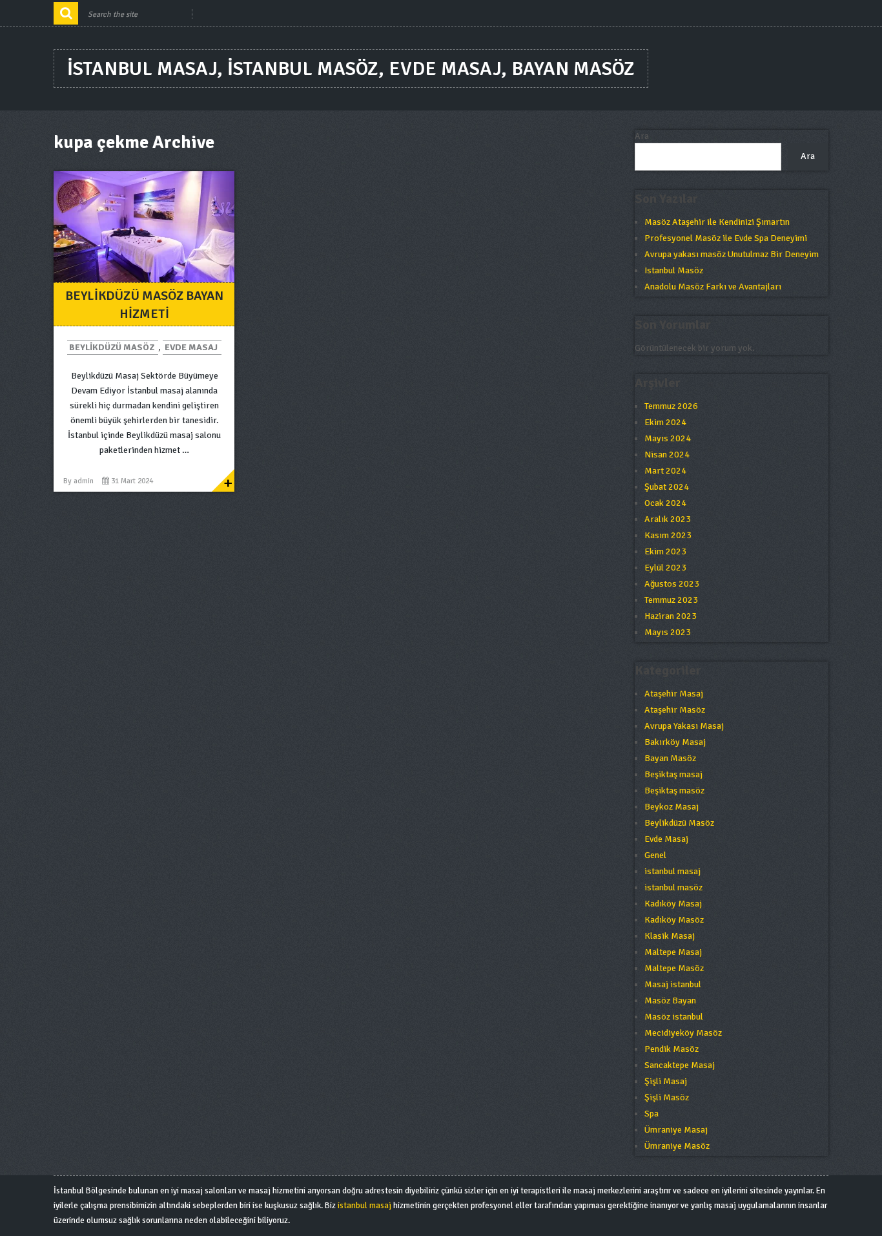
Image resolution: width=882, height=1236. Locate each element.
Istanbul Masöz (673, 270)
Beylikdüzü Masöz (111, 347)
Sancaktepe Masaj (679, 1065)
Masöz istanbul (673, 1016)
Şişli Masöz (666, 1097)
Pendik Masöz (671, 1048)
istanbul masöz (673, 887)
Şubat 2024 (666, 486)
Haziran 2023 (670, 616)
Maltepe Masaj (673, 952)
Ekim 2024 (665, 422)
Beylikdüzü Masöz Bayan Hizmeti (144, 305)
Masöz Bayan (670, 1000)
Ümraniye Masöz (677, 1145)
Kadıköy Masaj (673, 903)
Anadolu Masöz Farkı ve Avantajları (712, 286)
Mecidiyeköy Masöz (683, 1032)
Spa (651, 1113)
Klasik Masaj (669, 935)
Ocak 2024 (665, 503)
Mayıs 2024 (667, 438)
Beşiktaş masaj (673, 774)
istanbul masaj (672, 871)
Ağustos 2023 (671, 583)
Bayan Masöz (670, 758)
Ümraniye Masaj (676, 1129)
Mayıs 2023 (667, 632)
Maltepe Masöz (674, 968)
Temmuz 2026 (671, 406)
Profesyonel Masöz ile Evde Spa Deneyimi (725, 238)
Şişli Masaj (665, 1081)
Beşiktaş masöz (674, 790)
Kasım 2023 (668, 535)
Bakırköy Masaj (675, 742)
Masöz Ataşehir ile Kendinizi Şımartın (717, 221)
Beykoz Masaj (671, 806)
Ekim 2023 (665, 551)
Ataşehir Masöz (674, 709)
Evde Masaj (191, 347)
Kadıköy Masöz (674, 919)
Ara (642, 136)
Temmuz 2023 (671, 599)
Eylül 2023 (665, 567)
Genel (655, 855)
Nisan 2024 (667, 454)
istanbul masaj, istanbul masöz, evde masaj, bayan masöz (351, 69)
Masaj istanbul (672, 984)
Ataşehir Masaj (673, 693)
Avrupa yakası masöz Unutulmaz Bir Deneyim (731, 254)
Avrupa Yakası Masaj (684, 725)
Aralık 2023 (667, 519)
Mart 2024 (665, 470)
